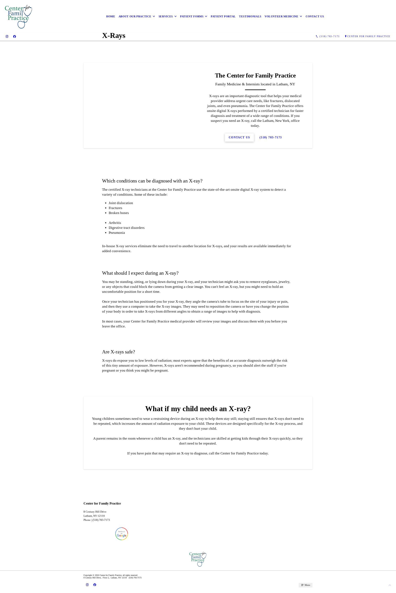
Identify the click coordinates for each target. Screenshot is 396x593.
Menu (307, 585)
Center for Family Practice (368, 36)
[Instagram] (7, 36)
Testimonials (250, 16)
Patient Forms (191, 16)
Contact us (315, 16)
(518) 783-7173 (270, 137)
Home (110, 16)
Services (166, 16)
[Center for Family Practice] (18, 16)
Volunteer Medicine (281, 16)
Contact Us (239, 137)
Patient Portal (223, 16)
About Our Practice (135, 16)
